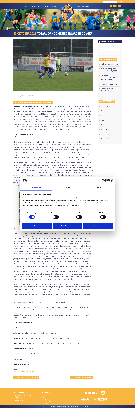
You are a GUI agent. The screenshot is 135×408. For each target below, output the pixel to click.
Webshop (90, 6)
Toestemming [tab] (36, 187)
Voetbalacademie (80, 6)
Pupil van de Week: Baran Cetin (110, 64)
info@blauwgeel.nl (19, 401)
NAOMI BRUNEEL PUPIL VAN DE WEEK (81, 377)
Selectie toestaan (67, 226)
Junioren (103, 116)
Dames (103, 125)
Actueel (46, 6)
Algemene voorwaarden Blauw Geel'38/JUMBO (80, 406)
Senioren (103, 111)
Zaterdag (103, 134)
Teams (25, 6)
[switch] (56, 217)
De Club (17, 6)
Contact (55, 6)
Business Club (105, 139)
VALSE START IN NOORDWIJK (109, 84)
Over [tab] (99, 187)
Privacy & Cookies (61, 406)
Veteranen (104, 130)
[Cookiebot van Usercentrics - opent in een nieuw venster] (103, 180)
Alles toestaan (98, 226)
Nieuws (38, 96)
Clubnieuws (44, 96)
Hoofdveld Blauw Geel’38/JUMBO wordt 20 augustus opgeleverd (108, 77)
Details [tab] (67, 187)
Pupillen (103, 120)
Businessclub (35, 6)
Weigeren (37, 226)
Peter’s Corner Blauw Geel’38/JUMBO (27, 377)
